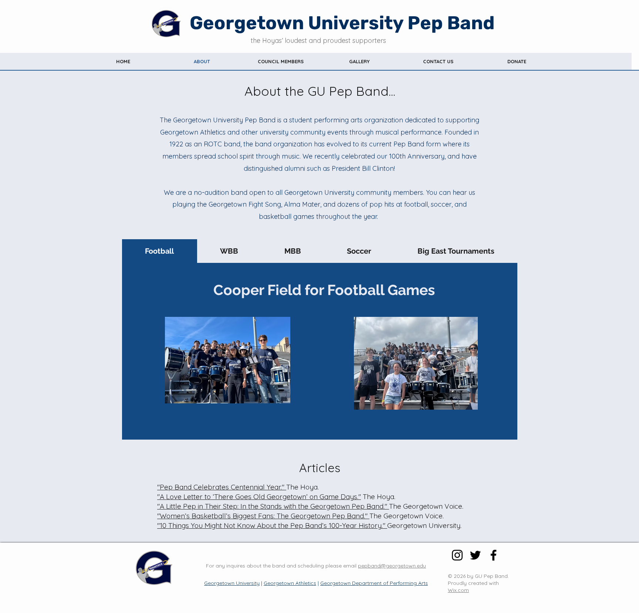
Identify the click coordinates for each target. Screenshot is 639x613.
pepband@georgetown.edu (392, 565)
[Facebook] (493, 555)
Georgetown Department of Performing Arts (374, 583)
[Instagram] (457, 555)
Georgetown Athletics (290, 583)
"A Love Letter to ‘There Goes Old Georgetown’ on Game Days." (259, 496)
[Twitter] (475, 555)
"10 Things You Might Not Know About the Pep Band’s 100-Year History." (271, 525)
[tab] (159, 251)
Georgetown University (232, 583)
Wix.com (458, 590)
